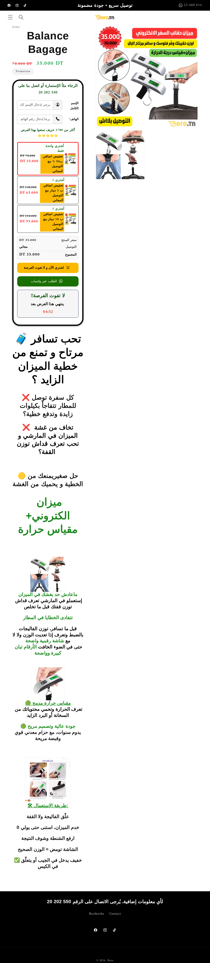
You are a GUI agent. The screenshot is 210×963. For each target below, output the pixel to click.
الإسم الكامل (74, 106)
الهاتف (74, 119)
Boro (110, 960)
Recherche (96, 914)
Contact (115, 914)
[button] (10, 17)
